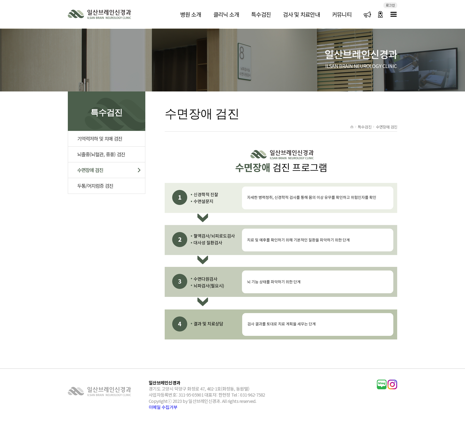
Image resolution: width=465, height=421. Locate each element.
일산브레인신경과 (99, 14)
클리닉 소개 (226, 14)
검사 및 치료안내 (301, 14)
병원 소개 (190, 14)
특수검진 (261, 14)
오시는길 (380, 14)
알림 (367, 14)
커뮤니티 (342, 14)
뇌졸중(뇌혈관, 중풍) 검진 (101, 154)
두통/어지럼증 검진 (95, 185)
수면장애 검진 (90, 169)
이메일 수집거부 (163, 407)
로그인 (390, 5)
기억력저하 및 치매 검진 (99, 138)
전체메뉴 (393, 14)
